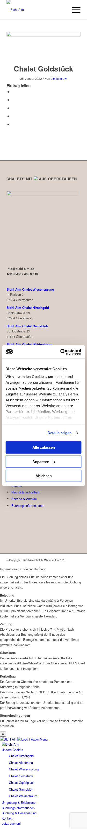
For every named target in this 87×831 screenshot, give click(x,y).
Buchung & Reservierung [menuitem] (19, 813)
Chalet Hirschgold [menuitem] (21, 755)
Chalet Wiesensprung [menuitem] (24, 769)
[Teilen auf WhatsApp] (13, 107)
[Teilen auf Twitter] (13, 99)
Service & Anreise (24, 498)
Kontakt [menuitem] (7, 818)
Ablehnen (44, 476)
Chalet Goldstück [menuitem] (21, 776)
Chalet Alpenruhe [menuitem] (21, 762)
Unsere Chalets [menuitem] (12, 749)
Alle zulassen (43, 447)
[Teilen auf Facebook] (13, 91)
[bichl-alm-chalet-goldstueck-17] (43, 45)
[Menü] (73, 9)
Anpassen (40, 462)
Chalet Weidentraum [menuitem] (23, 796)
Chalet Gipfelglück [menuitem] (22, 782)
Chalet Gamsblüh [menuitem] (21, 789)
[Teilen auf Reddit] (13, 124)
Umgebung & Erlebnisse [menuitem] (19, 802)
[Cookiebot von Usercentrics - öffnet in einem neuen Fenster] (61, 352)
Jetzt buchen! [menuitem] (11, 823)
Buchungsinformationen (27, 505)
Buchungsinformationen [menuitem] (18, 807)
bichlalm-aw (59, 78)
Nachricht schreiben (25, 492)
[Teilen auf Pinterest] (13, 115)
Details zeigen (60, 433)
